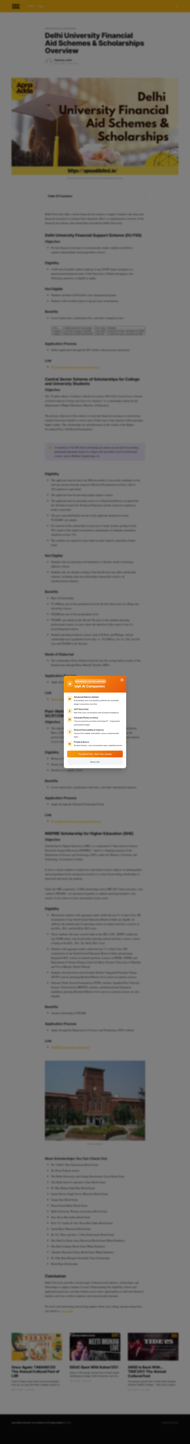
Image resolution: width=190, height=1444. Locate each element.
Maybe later (95, 762)
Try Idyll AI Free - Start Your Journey (95, 754)
